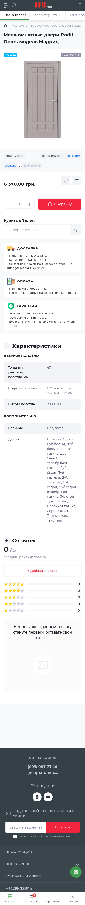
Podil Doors (72, 155)
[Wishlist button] (65, 180)
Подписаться (62, 827)
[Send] (75, 229)
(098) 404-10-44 (42, 773)
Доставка (27, 248)
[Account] (80, 5)
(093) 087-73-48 (42, 767)
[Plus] (29, 204)
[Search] (14, 5)
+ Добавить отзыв (42, 571)
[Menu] (6, 5)
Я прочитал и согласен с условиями (45, 836)
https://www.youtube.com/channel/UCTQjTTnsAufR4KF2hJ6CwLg (48, 796)
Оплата (25, 281)
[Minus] (9, 204)
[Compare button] (76, 180)
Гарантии (27, 306)
